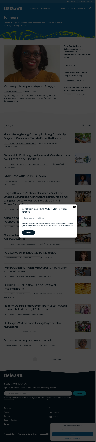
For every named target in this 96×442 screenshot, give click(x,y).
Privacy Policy (26, 225)
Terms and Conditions (41, 225)
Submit (28, 233)
